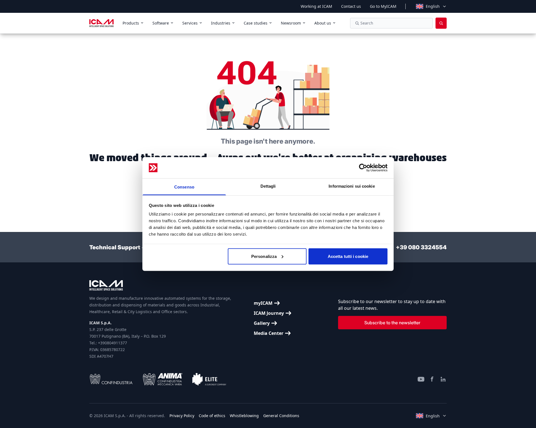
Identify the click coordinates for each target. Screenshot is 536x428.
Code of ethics (212, 415)
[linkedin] (443, 379)
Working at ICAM (316, 6)
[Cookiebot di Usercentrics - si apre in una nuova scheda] (363, 168)
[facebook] (432, 379)
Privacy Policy (181, 415)
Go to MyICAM (383, 6)
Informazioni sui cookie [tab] (352, 186)
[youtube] (421, 379)
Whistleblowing (244, 415)
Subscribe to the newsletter (392, 322)
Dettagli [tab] (268, 186)
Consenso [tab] (184, 187)
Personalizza (264, 256)
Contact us (351, 6)
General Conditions (281, 415)
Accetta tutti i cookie (348, 256)
